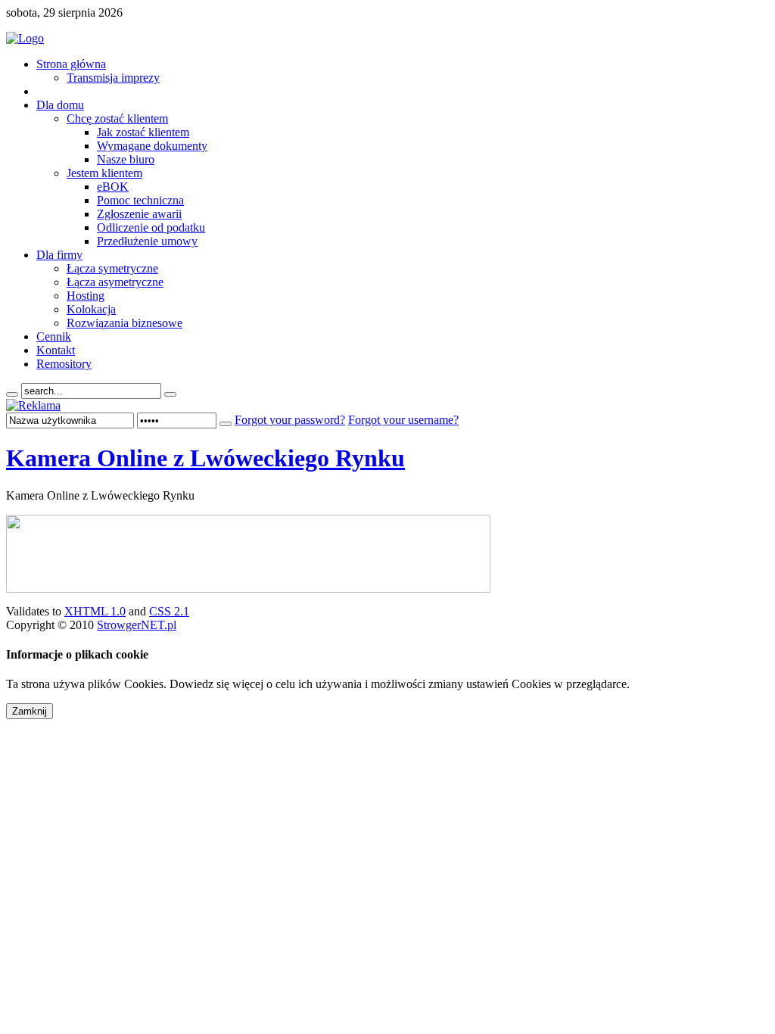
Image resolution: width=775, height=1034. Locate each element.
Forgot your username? (403, 419)
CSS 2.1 (169, 611)
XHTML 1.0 (95, 611)
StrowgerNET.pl (136, 624)
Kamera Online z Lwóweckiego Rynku (205, 458)
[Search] (12, 394)
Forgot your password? (290, 419)
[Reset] (170, 394)
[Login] (225, 424)
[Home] (25, 38)
